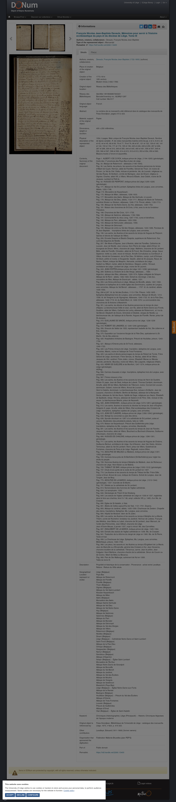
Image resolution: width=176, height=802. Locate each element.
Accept (10, 795)
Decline (21, 795)
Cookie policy (69, 791)
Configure (33, 795)
